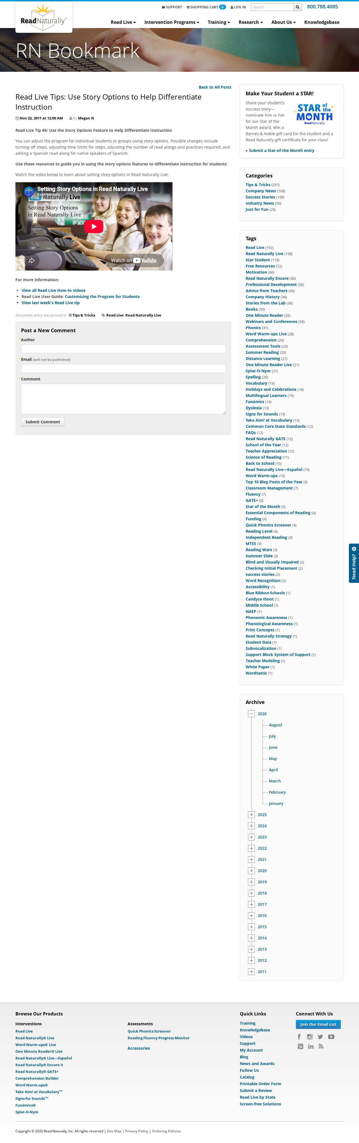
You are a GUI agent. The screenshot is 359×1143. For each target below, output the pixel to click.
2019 (262, 882)
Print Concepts (260, 629)
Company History (263, 296)
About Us (281, 22)
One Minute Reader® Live (39, 1051)
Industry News (260, 203)
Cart (207, 7)
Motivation (256, 272)
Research (249, 22)
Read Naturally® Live (34, 1037)
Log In (239, 7)
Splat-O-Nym (258, 370)
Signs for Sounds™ (32, 1098)
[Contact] (354, 563)
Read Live (121, 22)
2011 (262, 971)
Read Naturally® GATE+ (36, 1071)
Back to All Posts (215, 87)
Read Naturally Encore (267, 278)
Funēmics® (25, 1105)
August (275, 725)
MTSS (251, 543)
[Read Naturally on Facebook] (300, 1036)
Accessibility (258, 586)
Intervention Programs (169, 22)
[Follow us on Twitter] (320, 1036)
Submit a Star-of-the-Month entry (281, 150)
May (273, 758)
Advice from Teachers (266, 290)
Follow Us (249, 1070)
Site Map (114, 1131)
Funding (253, 518)
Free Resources (260, 266)
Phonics (253, 327)
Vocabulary (256, 383)
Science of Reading (264, 457)
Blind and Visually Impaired (272, 562)
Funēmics (255, 401)
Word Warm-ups (262, 475)
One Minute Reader (264, 315)
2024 (262, 825)
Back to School (260, 463)
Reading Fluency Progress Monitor (159, 1037)
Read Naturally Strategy (269, 636)
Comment (30, 379)
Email (46, 359)
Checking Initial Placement (271, 568)
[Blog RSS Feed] (321, 1046)
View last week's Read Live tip (51, 302)
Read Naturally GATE (266, 438)
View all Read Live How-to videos (54, 290)
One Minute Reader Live (269, 364)
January (276, 803)
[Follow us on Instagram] (309, 1036)
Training (217, 22)
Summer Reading (262, 352)
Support (173, 7)
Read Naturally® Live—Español (43, 1058)
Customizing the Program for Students (102, 296)
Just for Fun (257, 209)
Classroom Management (269, 488)
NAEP (251, 611)
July (272, 736)
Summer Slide (259, 555)
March (275, 781)
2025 (262, 814)
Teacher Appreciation (266, 451)
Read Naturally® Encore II (39, 1064)
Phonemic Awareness (266, 617)
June (273, 747)
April (273, 769)
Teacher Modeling (263, 660)
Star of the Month (263, 506)
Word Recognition (263, 580)
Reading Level (259, 531)
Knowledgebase (321, 22)
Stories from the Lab (266, 303)
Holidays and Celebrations (271, 389)
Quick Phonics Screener (268, 525)
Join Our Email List (318, 1024)
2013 (262, 949)
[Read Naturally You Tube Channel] (331, 1036)
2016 (262, 915)
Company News (261, 190)
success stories (260, 574)
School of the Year (263, 444)
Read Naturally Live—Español (274, 469)
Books (252, 309)
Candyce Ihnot (260, 599)
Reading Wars (259, 549)
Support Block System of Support (278, 654)
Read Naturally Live (143, 315)
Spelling (253, 377)
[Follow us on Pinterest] (300, 1046)
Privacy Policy (136, 1131)
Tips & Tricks (83, 315)
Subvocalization (261, 648)
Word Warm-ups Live (266, 333)
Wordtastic (256, 673)
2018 (262, 893)
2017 (262, 904)
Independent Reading (266, 537)
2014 (262, 938)
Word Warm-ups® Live (35, 1044)
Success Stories (260, 197)
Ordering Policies (166, 1131)
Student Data (258, 642)
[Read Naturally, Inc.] (43, 17)
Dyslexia (254, 407)
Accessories (139, 1048)
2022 (262, 848)
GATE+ (252, 500)
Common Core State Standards (276, 426)
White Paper (258, 666)
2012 (262, 960)
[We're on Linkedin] (311, 1046)
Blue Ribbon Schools (265, 592)
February (277, 792)
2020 (262, 870)
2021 (262, 859)
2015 (262, 926)
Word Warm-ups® (31, 1084)
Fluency (253, 494)
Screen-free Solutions (260, 1104)
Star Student (258, 259)
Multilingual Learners (266, 395)
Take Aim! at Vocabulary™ (39, 1091)
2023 (262, 837)
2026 (262, 713)
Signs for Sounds (262, 414)
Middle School (259, 605)
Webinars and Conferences (271, 321)
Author (28, 339)
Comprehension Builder (37, 1078)
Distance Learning (263, 358)
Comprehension (261, 340)
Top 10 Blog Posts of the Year (274, 481)
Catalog (247, 1077)
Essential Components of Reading (278, 512)
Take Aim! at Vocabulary (269, 420)
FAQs (251, 432)
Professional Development (271, 284)
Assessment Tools (263, 346)
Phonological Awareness (269, 623)
